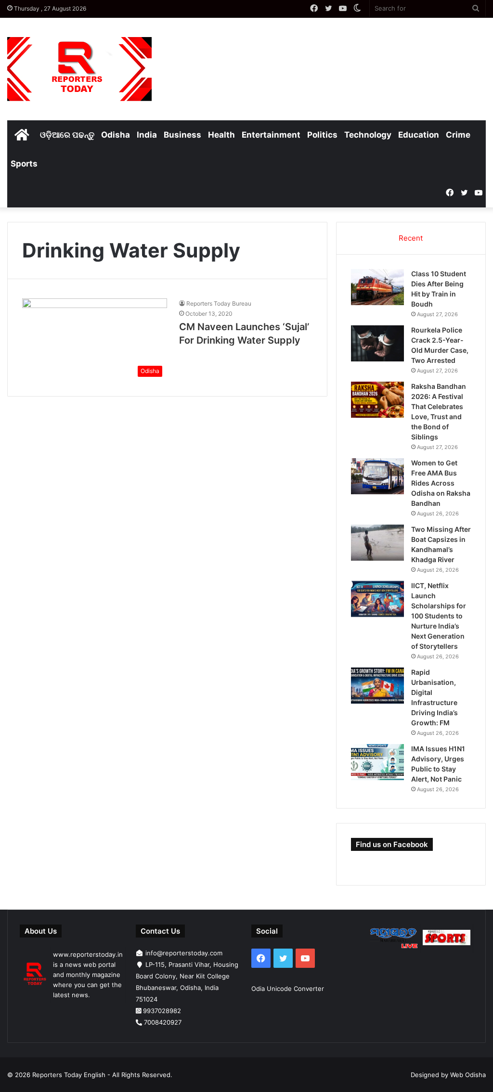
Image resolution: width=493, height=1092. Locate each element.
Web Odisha (468, 1075)
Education (418, 135)
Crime (458, 135)
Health (221, 135)
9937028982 (162, 1011)
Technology (367, 135)
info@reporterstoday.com (183, 953)
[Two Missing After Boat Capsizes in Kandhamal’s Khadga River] (377, 543)
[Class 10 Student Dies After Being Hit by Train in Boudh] (377, 287)
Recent (411, 238)
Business (182, 135)
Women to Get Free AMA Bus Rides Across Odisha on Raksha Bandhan (440, 483)
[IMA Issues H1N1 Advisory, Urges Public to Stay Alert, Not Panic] (377, 762)
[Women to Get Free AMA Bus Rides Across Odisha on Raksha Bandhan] (377, 476)
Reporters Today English (68, 1075)
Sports (24, 163)
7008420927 (163, 1022)
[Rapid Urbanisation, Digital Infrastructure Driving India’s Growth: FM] (377, 686)
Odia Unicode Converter (287, 988)
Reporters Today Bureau (218, 303)
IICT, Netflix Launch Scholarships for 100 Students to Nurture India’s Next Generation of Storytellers (438, 615)
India (147, 135)
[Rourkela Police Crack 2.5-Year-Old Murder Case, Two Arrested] (377, 343)
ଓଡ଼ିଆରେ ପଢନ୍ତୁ (67, 135)
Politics (322, 135)
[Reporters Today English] (79, 69)
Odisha (115, 135)
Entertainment (271, 135)
